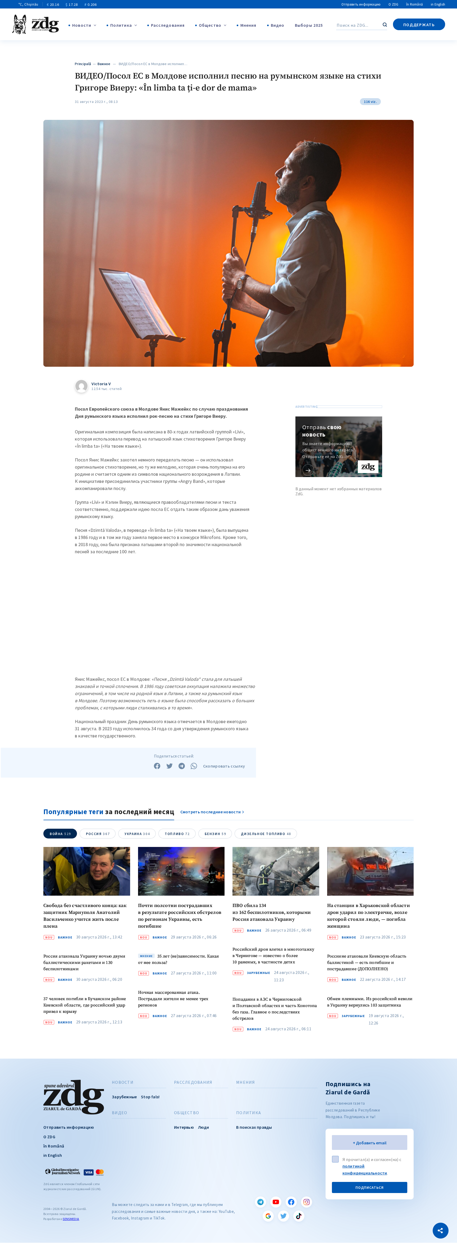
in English (438, 4)
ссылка (308, 470)
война (60, 834)
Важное (104, 63)
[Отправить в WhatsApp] (194, 766)
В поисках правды (254, 1127)
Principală (83, 63)
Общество (210, 25)
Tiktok (298, 1216)
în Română (414, 4)
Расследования (168, 25)
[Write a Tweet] (169, 766)
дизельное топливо (266, 834)
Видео (278, 25)
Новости (81, 25)
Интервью (184, 1127)
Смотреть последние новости (210, 811)
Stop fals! (150, 1096)
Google (268, 1216)
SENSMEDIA (71, 1219)
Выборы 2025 (309, 25)
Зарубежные (258, 972)
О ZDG (393, 4)
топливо (177, 834)
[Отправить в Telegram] (182, 766)
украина (137, 834)
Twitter (283, 1216)
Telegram (260, 1202)
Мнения (248, 25)
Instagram (306, 1202)
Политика (121, 25)
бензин (215, 834)
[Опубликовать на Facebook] (157, 766)
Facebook (291, 1202)
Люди (203, 1127)
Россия (98, 834)
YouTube (275, 1202)
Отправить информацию (361, 4)
